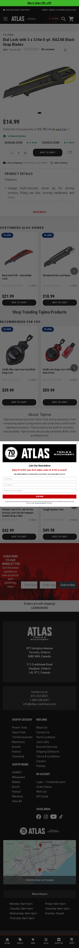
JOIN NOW (40, 496)
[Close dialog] (77, 443)
